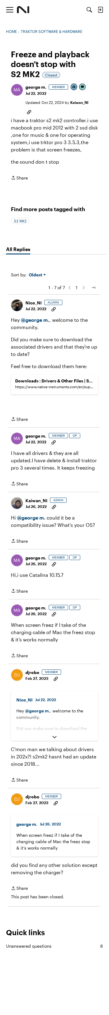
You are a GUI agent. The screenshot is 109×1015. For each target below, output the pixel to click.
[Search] (89, 10)
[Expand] (54, 737)
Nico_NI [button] (33, 302)
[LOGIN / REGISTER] (100, 10)
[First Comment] (82, 87)
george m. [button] (35, 87)
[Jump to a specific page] (93, 288)
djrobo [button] (32, 672)
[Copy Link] (29, 111)
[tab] (18, 249)
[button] (17, 90)
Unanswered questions (54, 946)
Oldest (36, 275)
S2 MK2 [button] (20, 221)
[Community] (23, 9)
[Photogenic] (74, 87)
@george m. (35, 320)
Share (19, 178)
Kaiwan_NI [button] (79, 102)
